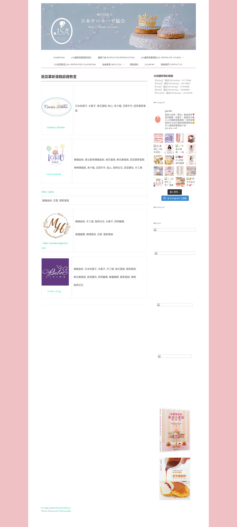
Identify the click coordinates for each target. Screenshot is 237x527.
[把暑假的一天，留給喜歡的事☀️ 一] (191, 138)
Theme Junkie (65, 511)
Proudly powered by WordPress (55, 508)
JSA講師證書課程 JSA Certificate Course (161, 57)
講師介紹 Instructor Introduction (116, 57)
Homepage (59, 57)
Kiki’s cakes (48, 191)
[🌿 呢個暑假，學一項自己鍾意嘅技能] (158, 182)
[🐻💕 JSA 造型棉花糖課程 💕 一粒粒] (180, 160)
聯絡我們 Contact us (171, 64)
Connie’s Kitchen (56, 127)
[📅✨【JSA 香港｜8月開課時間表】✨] (180, 171)
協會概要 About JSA (111, 64)
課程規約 (134, 64)
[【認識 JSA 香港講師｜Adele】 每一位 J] (191, 160)
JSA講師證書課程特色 (81, 57)
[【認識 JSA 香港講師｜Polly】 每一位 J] (169, 149)
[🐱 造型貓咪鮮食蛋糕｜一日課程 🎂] (169, 160)
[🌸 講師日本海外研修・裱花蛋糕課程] (158, 149)
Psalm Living (51, 291)
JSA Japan (149, 64)
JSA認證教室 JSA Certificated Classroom (75, 64)
